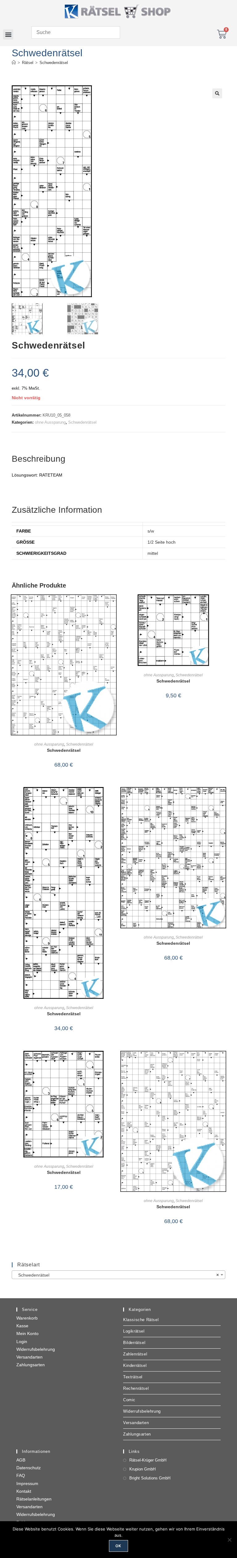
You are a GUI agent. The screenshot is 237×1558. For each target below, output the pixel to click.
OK (118, 1545)
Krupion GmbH (142, 1469)
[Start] (14, 62)
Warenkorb (27, 1318)
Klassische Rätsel (141, 1319)
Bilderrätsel (134, 1342)
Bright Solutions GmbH (149, 1478)
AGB (20, 1459)
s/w (151, 531)
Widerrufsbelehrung (35, 1349)
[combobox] (118, 1274)
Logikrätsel (134, 1331)
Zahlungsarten (30, 1364)
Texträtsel (133, 1377)
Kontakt (23, 1491)
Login (21, 1341)
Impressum (27, 1483)
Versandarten (29, 1357)
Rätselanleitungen (34, 1498)
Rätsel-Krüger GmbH (147, 1460)
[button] (8, 34)
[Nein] (229, 1540)
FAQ (20, 1475)
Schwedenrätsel (54, 62)
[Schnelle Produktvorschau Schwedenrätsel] (113, 605)
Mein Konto (27, 1333)
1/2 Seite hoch (162, 542)
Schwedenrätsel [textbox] (116, 1275)
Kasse (22, 1325)
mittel (153, 553)
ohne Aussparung (50, 422)
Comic (129, 1399)
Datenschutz (28, 1467)
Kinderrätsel (135, 1365)
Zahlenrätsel (135, 1354)
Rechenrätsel (136, 1388)
